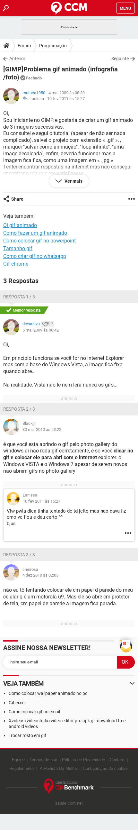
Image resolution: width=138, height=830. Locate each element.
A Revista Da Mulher (59, 768)
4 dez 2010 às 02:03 (40, 575)
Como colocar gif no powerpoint (39, 241)
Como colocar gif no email (34, 711)
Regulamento (21, 768)
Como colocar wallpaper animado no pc (48, 693)
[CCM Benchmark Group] (69, 786)
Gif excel (17, 702)
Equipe (18, 759)
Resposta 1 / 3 (19, 296)
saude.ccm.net (69, 803)
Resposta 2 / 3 (19, 409)
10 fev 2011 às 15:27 (66, 98)
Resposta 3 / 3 (19, 554)
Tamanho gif (17, 248)
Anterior (17, 58)
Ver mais (73, 181)
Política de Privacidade (83, 759)
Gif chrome (15, 264)
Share (17, 199)
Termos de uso (43, 759)
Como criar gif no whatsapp (34, 256)
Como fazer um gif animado (35, 233)
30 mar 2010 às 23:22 (41, 429)
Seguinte (120, 58)
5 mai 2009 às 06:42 (40, 330)
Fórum (24, 45)
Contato (117, 759)
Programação (53, 45)
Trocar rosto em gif (27, 735)
